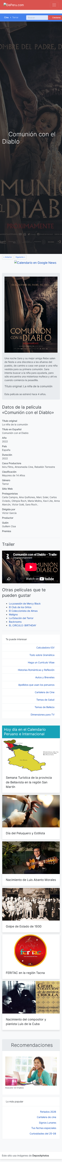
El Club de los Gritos (20, 607)
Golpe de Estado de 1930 (24, 926)
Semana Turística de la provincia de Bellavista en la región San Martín (29, 782)
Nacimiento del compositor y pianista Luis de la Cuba (26, 1022)
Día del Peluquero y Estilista (25, 833)
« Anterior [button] (7, 257)
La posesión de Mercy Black (25, 603)
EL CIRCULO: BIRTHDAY (22, 625)
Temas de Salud (45, 699)
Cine (6, 17)
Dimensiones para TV (43, 714)
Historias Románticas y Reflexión (36, 669)
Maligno (13, 614)
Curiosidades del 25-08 (43, 1133)
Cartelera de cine (46, 1117)
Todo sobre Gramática (42, 654)
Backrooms (15, 621)
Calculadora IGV (45, 647)
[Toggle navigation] (54, 5)
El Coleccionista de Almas (23, 610)
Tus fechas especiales (43, 1127)
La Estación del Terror (21, 618)
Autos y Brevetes (45, 677)
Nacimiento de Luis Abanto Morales (31, 880)
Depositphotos (40, 1155)
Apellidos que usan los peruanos (36, 684)
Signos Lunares (47, 1122)
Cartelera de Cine (45, 692)
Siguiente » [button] (20, 257)
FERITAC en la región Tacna (25, 973)
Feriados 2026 (48, 1111)
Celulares (56, 17)
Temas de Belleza (45, 707)
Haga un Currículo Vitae (41, 662)
